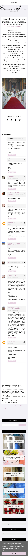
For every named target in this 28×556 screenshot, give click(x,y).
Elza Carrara (11, 205)
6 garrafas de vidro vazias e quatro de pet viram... (14, 474)
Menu (15, 2)
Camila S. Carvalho (13, 176)
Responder (12, 154)
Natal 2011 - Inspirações (14, 506)
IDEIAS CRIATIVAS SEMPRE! (13, 193)
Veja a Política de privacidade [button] (9, 550)
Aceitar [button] (14, 553)
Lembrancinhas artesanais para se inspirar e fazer (14, 458)
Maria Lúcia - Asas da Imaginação (14, 243)
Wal (9, 262)
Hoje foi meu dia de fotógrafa (14, 441)
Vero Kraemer (11, 341)
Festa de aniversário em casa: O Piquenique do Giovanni (14, 490)
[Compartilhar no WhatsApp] (20, 120)
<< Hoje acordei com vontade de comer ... (10, 406)
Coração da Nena (13, 275)
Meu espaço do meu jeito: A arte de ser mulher (15, 308)
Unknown (10, 222)
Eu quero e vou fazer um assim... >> (18, 408)
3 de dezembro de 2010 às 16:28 (16, 262)
